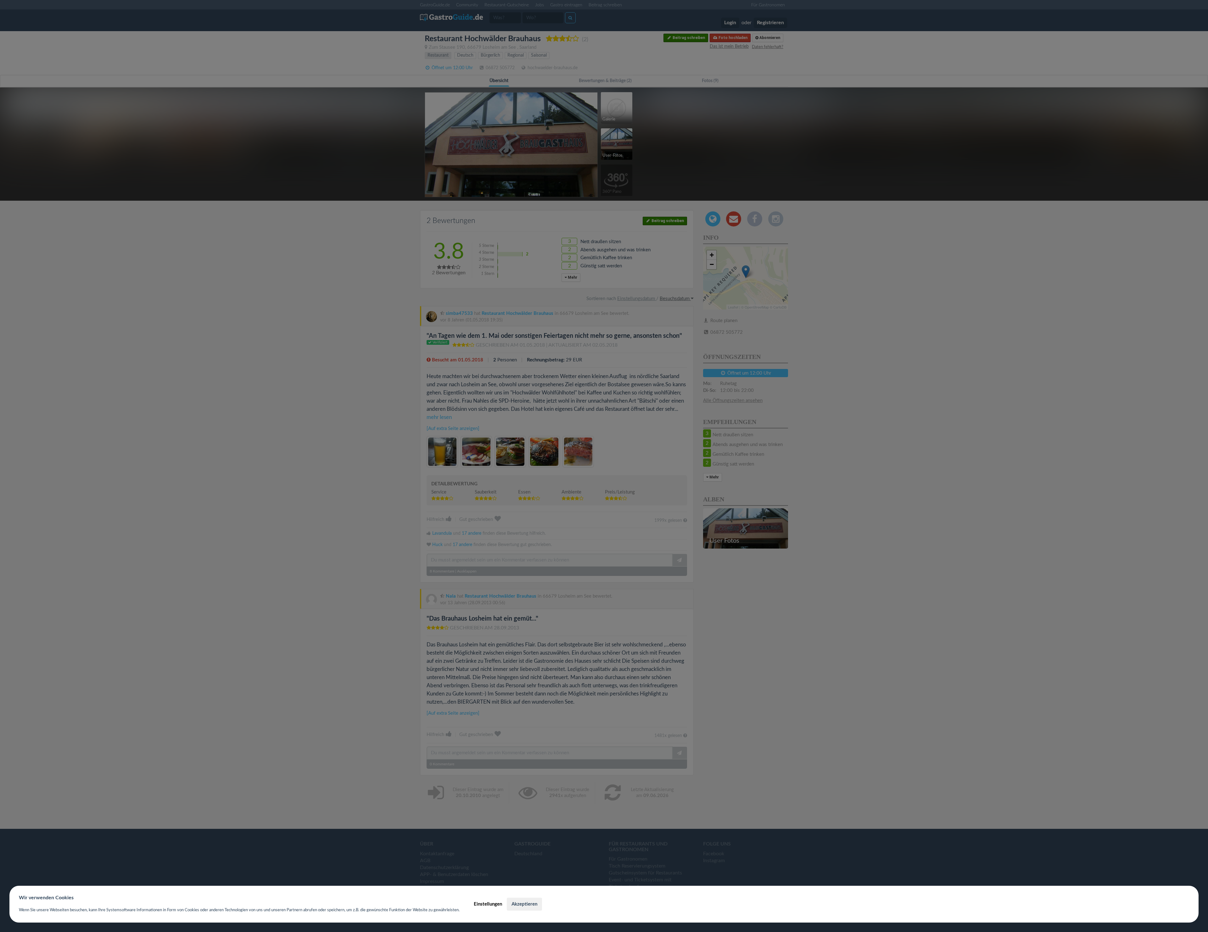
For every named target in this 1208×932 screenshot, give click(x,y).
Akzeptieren (524, 904)
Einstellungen (488, 904)
